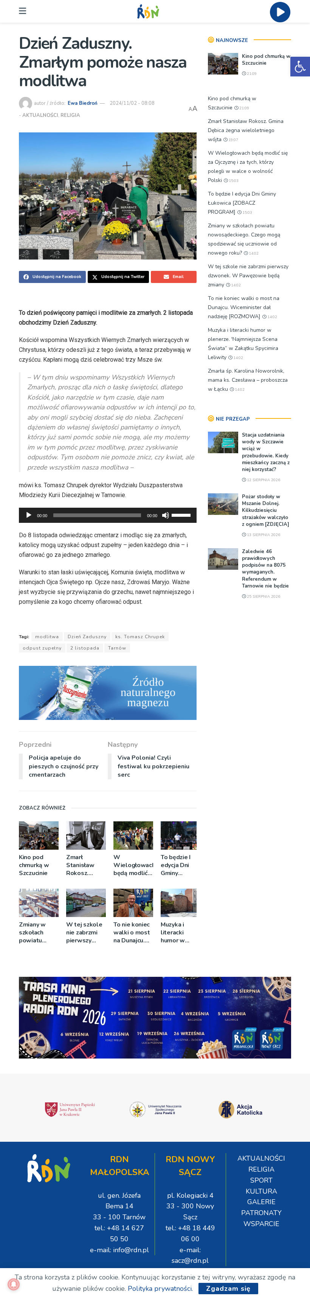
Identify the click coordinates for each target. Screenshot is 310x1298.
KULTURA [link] (261, 1191)
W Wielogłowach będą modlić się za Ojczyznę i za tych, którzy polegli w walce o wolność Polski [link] (133, 865)
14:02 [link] (253, 253)
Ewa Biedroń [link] (83, 103)
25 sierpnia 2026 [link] (263, 596)
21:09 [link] (251, 73)
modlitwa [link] (47, 637)
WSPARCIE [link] (261, 1223)
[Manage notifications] (14, 1284)
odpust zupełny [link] (42, 648)
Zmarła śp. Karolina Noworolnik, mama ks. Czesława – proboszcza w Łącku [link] (248, 380)
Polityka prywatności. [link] (160, 1288)
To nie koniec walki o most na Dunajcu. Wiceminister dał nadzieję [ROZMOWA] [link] (132, 933)
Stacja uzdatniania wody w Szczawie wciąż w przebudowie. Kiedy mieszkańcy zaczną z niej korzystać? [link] (266, 452)
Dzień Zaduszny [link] (87, 637)
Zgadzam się (228, 1288)
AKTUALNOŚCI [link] (40, 115)
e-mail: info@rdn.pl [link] (119, 1249)
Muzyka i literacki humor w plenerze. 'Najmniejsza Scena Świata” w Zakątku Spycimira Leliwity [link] (178, 933)
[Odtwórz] (29, 515)
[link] (300, 66)
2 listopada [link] (84, 648)
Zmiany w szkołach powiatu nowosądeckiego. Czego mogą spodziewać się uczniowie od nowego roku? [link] (39, 933)
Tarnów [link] (117, 648)
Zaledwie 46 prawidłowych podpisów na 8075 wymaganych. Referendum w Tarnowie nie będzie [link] (265, 568)
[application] (108, 515)
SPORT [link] (261, 1180)
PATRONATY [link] (261, 1212)
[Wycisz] (165, 515)
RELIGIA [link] (70, 115)
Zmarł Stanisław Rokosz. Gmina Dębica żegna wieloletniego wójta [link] (86, 865)
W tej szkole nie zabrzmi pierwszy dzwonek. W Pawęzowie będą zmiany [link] (84, 933)
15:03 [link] (233, 180)
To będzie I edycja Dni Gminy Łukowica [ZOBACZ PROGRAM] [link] (177, 865)
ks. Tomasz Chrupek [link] (140, 637)
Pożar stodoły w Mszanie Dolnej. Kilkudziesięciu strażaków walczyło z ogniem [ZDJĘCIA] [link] (265, 510)
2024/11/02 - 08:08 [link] (132, 103)
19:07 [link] (232, 140)
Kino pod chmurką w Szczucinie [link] (34, 865)
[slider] (182, 514)
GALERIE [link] (261, 1201)
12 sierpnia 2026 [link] (263, 480)
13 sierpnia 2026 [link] (263, 535)
